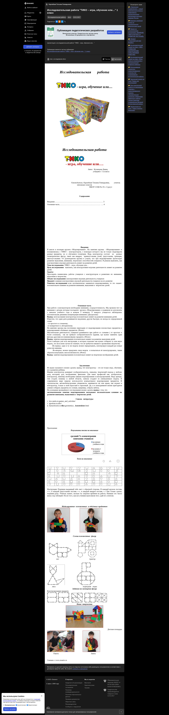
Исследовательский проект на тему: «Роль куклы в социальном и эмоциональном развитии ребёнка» (135, 61)
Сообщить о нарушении (73, 706)
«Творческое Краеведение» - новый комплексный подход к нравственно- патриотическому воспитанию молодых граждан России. (135, 12)
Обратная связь (70, 701)
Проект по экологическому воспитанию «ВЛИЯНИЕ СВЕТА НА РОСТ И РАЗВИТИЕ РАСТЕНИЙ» (136, 32)
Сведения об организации (73, 683)
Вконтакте (87, 683)
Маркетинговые (32, 705)
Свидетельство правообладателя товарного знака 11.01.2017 (113, 693)
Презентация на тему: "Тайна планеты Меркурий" (135, 108)
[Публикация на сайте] (40, 13)
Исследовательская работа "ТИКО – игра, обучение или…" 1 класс (68, 51)
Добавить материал (33, 47)
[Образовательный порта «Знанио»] (28, 4)
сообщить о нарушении (79, 669)
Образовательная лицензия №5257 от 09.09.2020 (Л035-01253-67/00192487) (114, 683)
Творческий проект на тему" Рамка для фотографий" (136, 81)
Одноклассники (89, 685)
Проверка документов (72, 699)
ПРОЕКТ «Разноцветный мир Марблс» (134, 40)
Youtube (87, 688)
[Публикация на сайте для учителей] (50, 32)
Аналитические (21, 705)
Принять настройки (10, 709)
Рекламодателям (70, 704)
